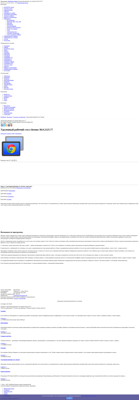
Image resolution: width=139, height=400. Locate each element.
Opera (5, 100)
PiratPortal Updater (13, 1)
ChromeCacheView (6, 336)
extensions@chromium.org (20, 295)
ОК (69, 398)
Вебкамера (10, 24)
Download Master (9, 80)
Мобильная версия (9, 388)
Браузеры (9, 23)
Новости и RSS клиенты (14, 27)
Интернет (7, 18)
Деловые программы (10, 14)
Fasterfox (3, 348)
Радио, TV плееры (12, 29)
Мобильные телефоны (11, 36)
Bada (6, 47)
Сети (8, 30)
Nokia (6, 51)
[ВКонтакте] (2, 125)
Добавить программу (9, 107)
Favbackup (11, 196)
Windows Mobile (9, 62)
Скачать (4, 318)
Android (7, 46)
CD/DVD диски (9, 7)
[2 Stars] (7, 122)
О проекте (6, 111)
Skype (5, 98)
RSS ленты (7, 105)
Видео (6, 11)
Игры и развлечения (10, 17)
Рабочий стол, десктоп (11, 37)
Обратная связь (8, 113)
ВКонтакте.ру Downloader (23, 187)
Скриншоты (18, 133)
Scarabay (9, 199)
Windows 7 (8, 59)
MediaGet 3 (7, 94)
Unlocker (7, 79)
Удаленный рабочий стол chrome (10, 359)
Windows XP (8, 63)
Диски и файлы (9, 16)
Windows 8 (8, 60)
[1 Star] (3, 122)
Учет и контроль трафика (14, 34)
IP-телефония (10, 20)
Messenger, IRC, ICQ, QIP (14, 21)
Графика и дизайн (9, 13)
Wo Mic (7, 87)
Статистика (7, 114)
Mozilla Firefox (8, 84)
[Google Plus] (11, 125)
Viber (6, 86)
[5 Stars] (21, 122)
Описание (3, 133)
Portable (6, 53)
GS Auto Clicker (9, 89)
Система (7, 40)
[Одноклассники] (7, 125)
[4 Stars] (16, 122)
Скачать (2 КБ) (11, 133)
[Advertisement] (69, 173)
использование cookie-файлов (89, 396)
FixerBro (9, 193)
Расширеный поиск (22, 3)
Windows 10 (8, 57)
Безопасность (8, 10)
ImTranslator (12, 190)
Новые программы (9, 108)
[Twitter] (4, 125)
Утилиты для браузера (13, 33)
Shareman (7, 77)
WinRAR (7, 81)
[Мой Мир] (9, 125)
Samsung (7, 54)
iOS (5, 50)
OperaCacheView (5, 371)
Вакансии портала (9, 110)
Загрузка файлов (11, 26)
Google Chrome (8, 96)
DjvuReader (8, 83)
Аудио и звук (8, 8)
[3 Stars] (12, 122)
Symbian (7, 56)
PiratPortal (3, 117)
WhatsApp (7, 76)
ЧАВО (5, 393)
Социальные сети (12, 31)
